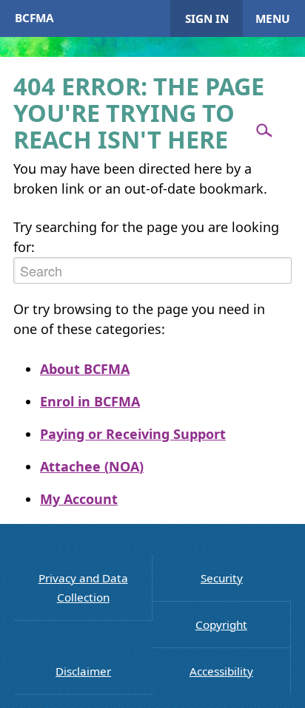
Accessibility (221, 671)
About (85, 369)
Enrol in (90, 401)
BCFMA (34, 17)
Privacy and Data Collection (83, 588)
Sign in (207, 18)
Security (222, 578)
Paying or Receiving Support (133, 434)
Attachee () (92, 466)
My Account (79, 499)
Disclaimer (83, 671)
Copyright (221, 624)
